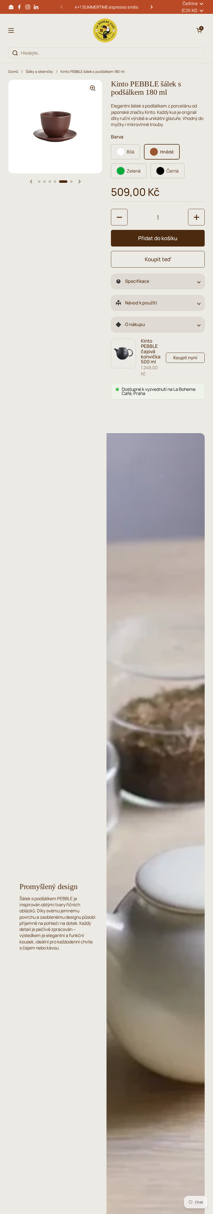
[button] (199, 30)
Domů (13, 71)
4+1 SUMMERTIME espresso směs (106, 7)
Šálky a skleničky (39, 71)
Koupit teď (158, 259)
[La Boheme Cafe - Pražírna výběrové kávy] (105, 30)
